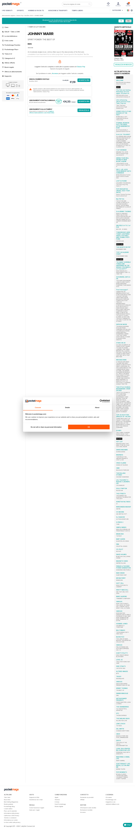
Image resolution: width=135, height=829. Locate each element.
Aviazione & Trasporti (57, 10)
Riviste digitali (59, 806)
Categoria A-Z (10, 58)
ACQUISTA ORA (83, 80)
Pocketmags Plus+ (11, 49)
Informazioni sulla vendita (88, 807)
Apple (56, 797)
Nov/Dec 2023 (29, 15)
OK (89, 427)
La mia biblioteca (11, 36)
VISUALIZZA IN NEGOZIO (123, 64)
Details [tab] (67, 407)
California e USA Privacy (11, 815)
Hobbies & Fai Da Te (36, 10)
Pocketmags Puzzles (12, 45)
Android (57, 799)
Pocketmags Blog (9, 806)
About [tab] (97, 407)
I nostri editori (8, 808)
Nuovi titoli (7, 799)
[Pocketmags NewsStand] (12, 4)
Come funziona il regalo (36, 807)
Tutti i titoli (7, 797)
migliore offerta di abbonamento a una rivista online (41, 112)
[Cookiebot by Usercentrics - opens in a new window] (101, 401)
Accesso (55, 73)
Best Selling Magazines (11, 802)
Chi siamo (109, 797)
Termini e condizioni (10, 818)
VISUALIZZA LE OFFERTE (84, 110)
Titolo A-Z (8, 54)
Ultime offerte (10, 63)
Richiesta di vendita (86, 810)
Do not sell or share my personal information (46, 427)
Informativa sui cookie (11, 820)
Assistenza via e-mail (35, 799)
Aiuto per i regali (34, 810)
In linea (57, 802)
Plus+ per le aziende (10, 811)
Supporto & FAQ (34, 797)
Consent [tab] (38, 407)
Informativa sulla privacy (11, 813)
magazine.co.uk (110, 802)
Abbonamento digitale (8, 15)
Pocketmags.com (111, 799)
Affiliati (82, 799)
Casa (6, 27)
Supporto (8, 76)
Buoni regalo (9, 67)
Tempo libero (77, 10)
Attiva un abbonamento (13, 72)
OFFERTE (20, 10)
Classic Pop (19, 15)
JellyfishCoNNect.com (112, 804)
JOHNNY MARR (38, 15)
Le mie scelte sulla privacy (12, 822)
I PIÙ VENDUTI (7, 10)
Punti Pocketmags (60, 804)
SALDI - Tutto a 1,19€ (12, 32)
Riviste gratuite (8, 804)
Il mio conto (9, 41)
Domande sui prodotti (86, 797)
